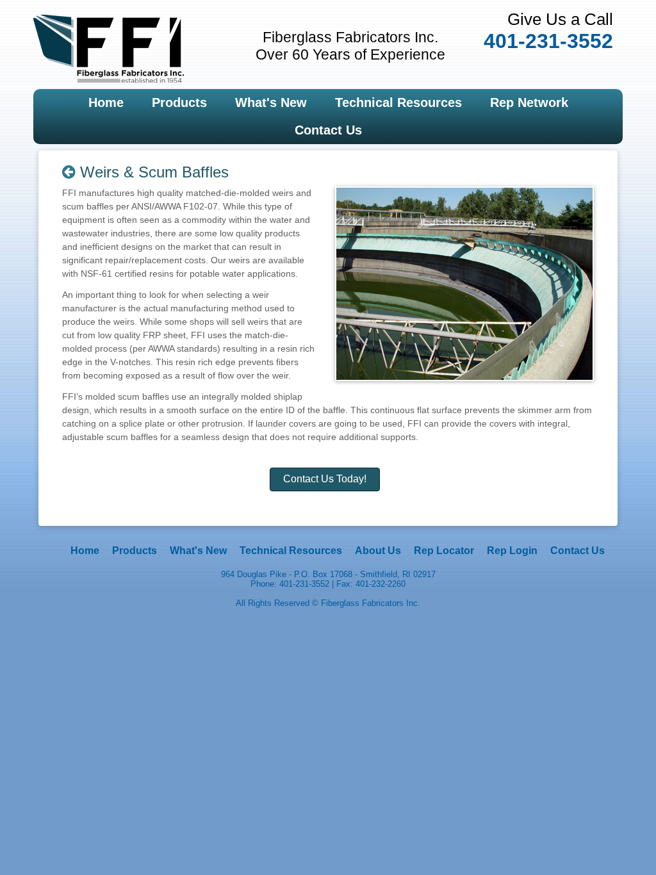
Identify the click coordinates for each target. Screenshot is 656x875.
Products (179, 102)
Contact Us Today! (324, 478)
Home (106, 102)
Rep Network (529, 102)
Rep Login (512, 550)
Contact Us (328, 130)
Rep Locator (444, 550)
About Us (378, 550)
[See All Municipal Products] (69, 172)
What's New (271, 102)
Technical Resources (398, 102)
